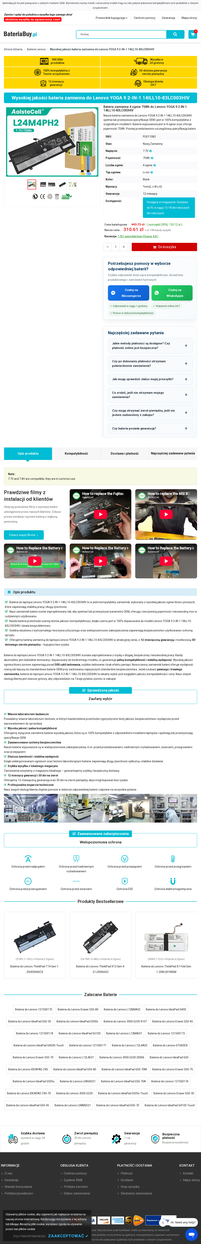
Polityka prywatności (18, 1193)
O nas (8, 1173)
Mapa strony (189, 17)
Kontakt (187, 1173)
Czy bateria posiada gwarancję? (134, 428)
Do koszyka (167, 247)
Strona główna (13, 49)
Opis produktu (28, 453)
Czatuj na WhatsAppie (174, 293)
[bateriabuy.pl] (20, 34)
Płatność (126, 1173)
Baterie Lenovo (36, 49)
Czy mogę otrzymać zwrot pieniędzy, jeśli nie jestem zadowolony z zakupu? (143, 413)
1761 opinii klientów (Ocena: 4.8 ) (138, 236)
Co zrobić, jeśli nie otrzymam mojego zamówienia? (138, 395)
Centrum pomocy (144, 17)
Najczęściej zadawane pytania (173, 453)
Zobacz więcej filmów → (24, 535)
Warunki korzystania (18, 1187)
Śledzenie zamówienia (136, 1193)
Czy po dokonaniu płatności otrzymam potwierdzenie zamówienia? (139, 364)
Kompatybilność (76, 453)
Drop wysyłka (129, 1187)
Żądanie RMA (72, 1180)
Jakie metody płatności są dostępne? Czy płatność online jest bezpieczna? (141, 346)
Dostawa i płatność (125, 453)
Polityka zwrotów (75, 1187)
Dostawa (126, 1180)
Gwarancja (168, 17)
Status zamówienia (76, 1193)
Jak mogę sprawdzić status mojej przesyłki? (142, 379)
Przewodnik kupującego (110, 17)
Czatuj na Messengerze (131, 293)
